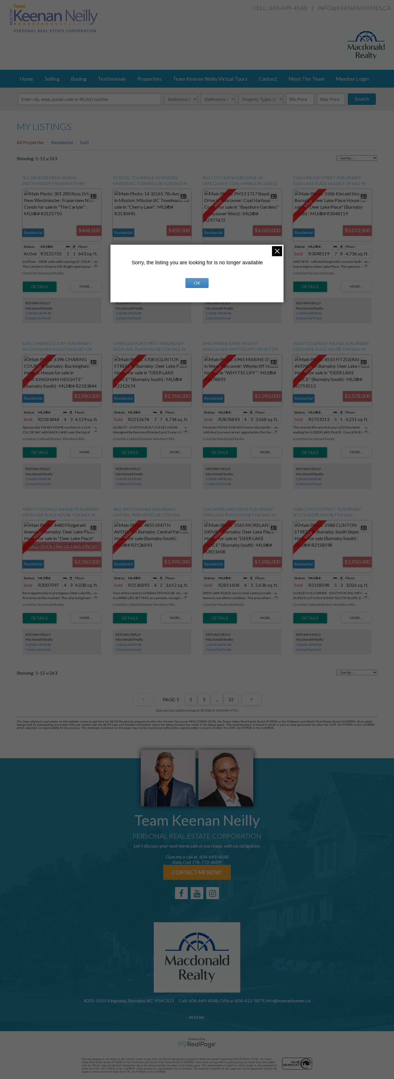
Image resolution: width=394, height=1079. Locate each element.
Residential (62, 142)
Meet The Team (306, 79)
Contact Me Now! (197, 872)
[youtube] (197, 893)
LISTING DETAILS (40, 287)
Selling (52, 79)
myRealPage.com (197, 1045)
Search (361, 99)
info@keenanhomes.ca (354, 7)
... (216, 699)
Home (26, 79)
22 (231, 699)
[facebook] (181, 893)
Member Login (352, 79)
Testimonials (112, 79)
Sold (84, 142)
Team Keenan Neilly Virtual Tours (210, 79)
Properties (149, 79)
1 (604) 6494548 (38, 313)
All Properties (30, 142)
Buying (79, 79)
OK (197, 282)
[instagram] (212, 893)
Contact (268, 79)
